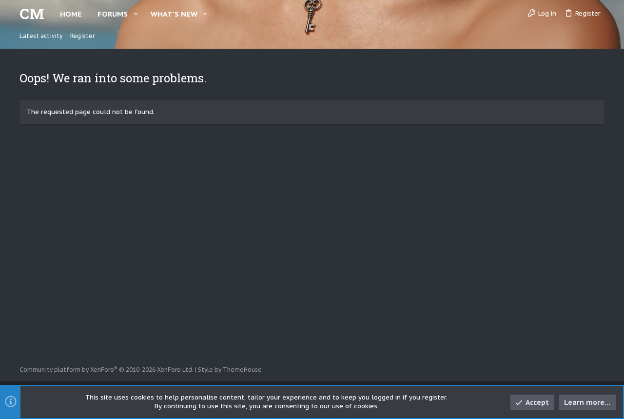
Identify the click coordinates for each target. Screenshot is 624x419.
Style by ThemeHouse (230, 369)
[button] (136, 13)
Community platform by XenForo (107, 369)
